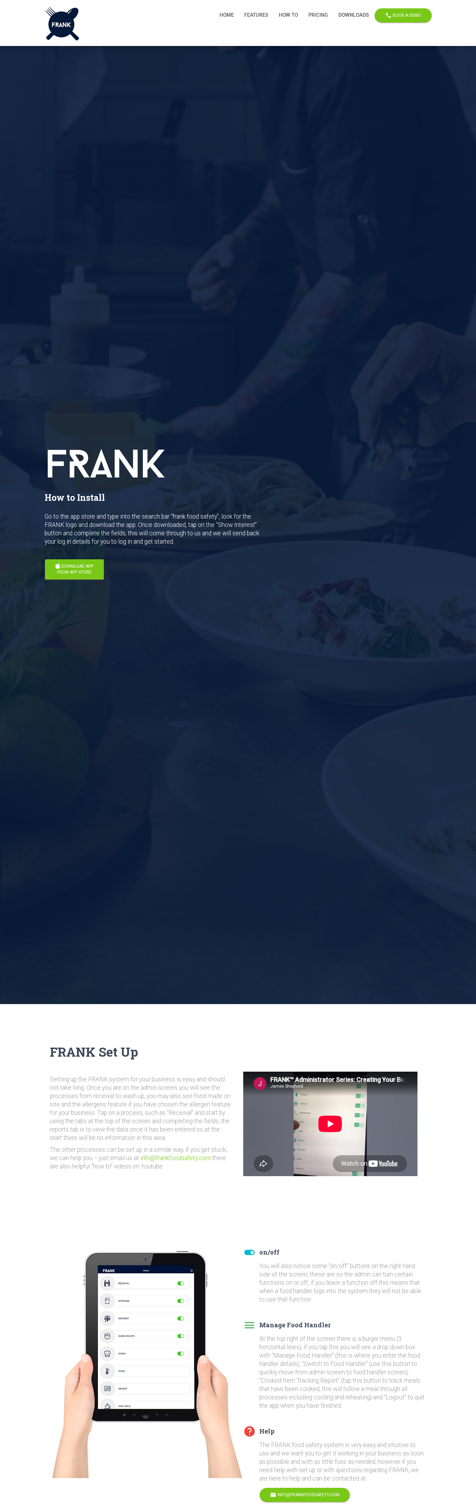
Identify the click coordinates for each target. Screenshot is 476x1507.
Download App (75, 569)
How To (288, 15)
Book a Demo (403, 15)
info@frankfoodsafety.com (175, 1158)
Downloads (353, 15)
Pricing (318, 15)
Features (256, 15)
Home (227, 15)
